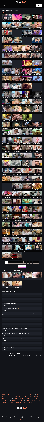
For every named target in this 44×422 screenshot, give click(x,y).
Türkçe (33, 400)
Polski (30, 396)
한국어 (9, 394)
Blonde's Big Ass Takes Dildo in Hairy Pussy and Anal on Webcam (14, 328)
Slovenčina (18, 402)
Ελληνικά (32, 394)
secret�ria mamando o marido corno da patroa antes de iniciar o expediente (16, 333)
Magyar (3, 396)
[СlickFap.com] (21, 2)
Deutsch (9, 398)
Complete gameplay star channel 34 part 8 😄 (10, 308)
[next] (37, 262)
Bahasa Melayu (6, 400)
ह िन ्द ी (38, 398)
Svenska (3, 398)
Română (36, 396)
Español (15, 398)
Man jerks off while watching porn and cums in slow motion (13, 323)
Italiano (39, 400)
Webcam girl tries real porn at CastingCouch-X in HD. (12, 294)
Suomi (20, 394)
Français (21, 398)
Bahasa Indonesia (17, 396)
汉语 (32, 398)
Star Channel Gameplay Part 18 (8, 347)
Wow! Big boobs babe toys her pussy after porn (11, 298)
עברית (25, 396)
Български (14, 400)
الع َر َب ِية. (9, 396)
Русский (27, 400)
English (26, 394)
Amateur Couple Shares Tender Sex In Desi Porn (11, 319)
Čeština (38, 394)
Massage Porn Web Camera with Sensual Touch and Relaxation (14, 342)
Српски (25, 402)
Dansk (27, 398)
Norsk (30, 402)
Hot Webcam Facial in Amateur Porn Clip (9, 303)
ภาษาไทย (3, 394)
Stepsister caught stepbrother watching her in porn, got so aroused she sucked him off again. (19, 338)
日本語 (15, 394)
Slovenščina (11, 402)
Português (21, 400)
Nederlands (4, 402)
